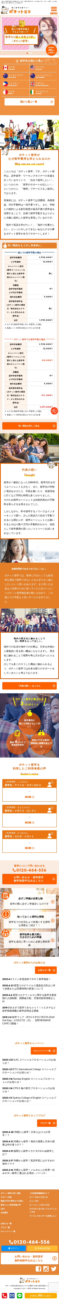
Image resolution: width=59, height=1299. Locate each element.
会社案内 (4, 1213)
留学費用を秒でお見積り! (41, 1295)
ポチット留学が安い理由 (11, 1193)
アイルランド (42, 92)
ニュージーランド (43, 76)
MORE (28, 797)
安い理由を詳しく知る (28, 426)
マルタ (11, 92)
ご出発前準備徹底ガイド (39, 1193)
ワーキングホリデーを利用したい (43, 1216)
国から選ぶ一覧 (28, 101)
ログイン (14, 1248)
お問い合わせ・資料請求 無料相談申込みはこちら (29, 879)
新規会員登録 (43, 1248)
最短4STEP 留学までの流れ (12, 1201)
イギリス (42, 84)
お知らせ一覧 (44, 970)
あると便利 (34, 1201)
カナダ (11, 68)
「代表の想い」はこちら (29, 686)
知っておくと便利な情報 (39, 1205)
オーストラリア (15, 76)
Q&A (3, 1209)
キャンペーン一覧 (42, 1051)
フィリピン (13, 84)
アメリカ (40, 68)
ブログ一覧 (45, 1123)
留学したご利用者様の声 (11, 1205)
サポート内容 (6, 1197)
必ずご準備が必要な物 (38, 1197)
